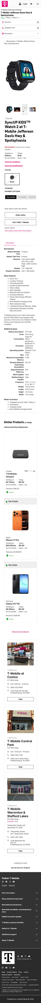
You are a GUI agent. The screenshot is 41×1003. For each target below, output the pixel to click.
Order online (20, 215)
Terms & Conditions (12, 162)
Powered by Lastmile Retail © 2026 (20, 999)
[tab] (10, 243)
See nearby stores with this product (18, 231)
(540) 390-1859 (16, 837)
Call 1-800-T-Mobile (20, 222)
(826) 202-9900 (16, 687)
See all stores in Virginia (20, 868)
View (20, 699)
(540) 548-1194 (16, 755)
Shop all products (20, 632)
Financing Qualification (14, 166)
